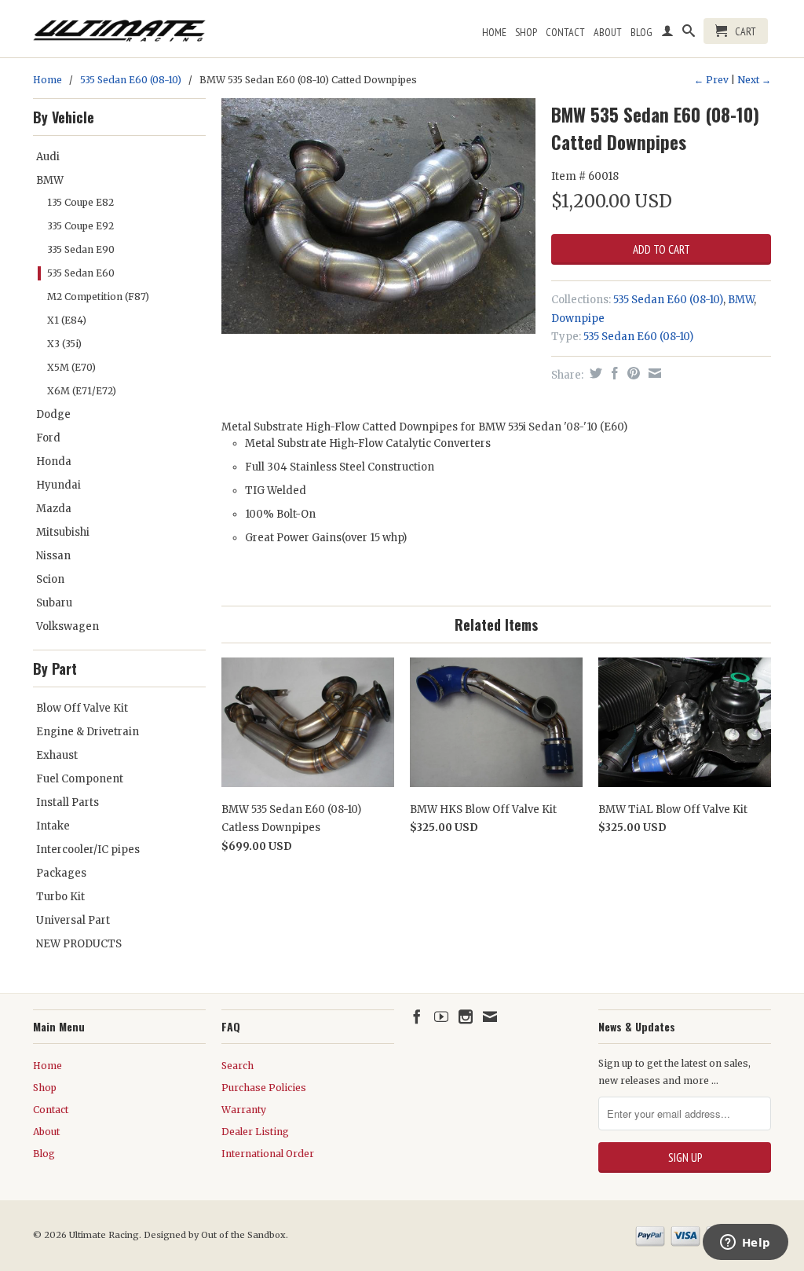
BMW (50, 180)
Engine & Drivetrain (87, 731)
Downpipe (578, 318)
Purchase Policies (263, 1087)
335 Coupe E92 (80, 226)
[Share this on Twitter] (594, 373)
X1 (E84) (66, 320)
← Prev (711, 80)
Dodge (53, 414)
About (608, 32)
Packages (61, 873)
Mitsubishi (63, 532)
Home (494, 32)
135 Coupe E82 (80, 202)
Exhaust (57, 755)
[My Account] (667, 33)
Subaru (54, 603)
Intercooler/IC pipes (88, 849)
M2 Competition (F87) (98, 296)
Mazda (53, 508)
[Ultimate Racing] (119, 27)
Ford (48, 438)
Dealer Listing (255, 1131)
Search (237, 1065)
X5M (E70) (71, 367)
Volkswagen (67, 626)
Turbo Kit (60, 896)
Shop (526, 32)
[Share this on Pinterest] (631, 373)
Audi (48, 156)
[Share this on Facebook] (613, 373)
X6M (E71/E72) (81, 391)
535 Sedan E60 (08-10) (130, 80)
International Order (267, 1153)
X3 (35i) (64, 344)
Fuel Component (79, 779)
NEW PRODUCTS (79, 944)
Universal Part (73, 920)
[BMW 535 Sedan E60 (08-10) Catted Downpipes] (378, 216)
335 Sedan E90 (81, 249)
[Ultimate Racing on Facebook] (417, 1016)
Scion (50, 579)
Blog (641, 32)
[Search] (688, 33)
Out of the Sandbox (243, 1234)
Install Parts (67, 802)
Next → (754, 80)
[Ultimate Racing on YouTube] (441, 1016)
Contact (565, 32)
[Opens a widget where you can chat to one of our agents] (745, 1243)
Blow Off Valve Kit (82, 708)
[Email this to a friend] (653, 373)
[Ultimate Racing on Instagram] (466, 1016)
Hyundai (58, 485)
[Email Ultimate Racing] (490, 1016)
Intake (53, 826)
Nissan (53, 555)
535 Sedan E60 (81, 273)
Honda (53, 461)
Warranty (243, 1109)
